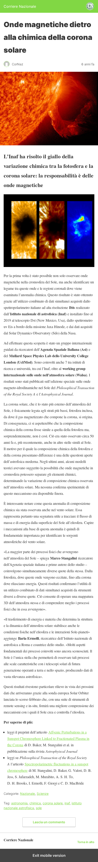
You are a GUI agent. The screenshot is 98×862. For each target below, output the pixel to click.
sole (39, 808)
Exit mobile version (49, 855)
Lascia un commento (49, 822)
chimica (35, 803)
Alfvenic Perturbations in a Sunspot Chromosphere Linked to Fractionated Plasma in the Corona (48, 738)
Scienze (43, 793)
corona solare (53, 803)
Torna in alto (85, 842)
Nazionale (27, 793)
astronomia (19, 803)
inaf (67, 803)
